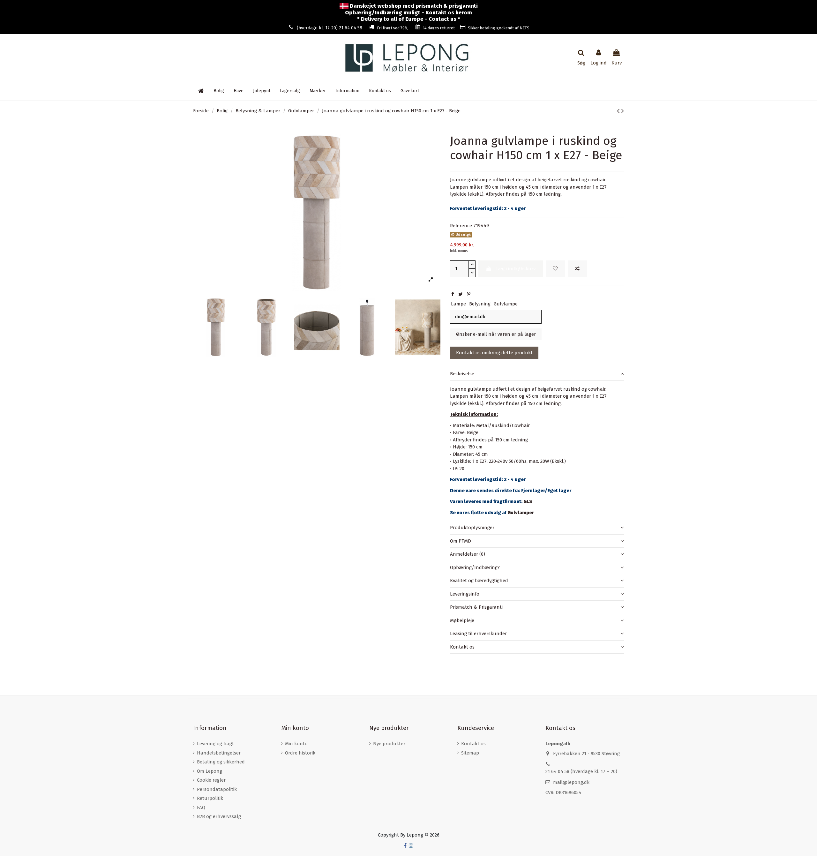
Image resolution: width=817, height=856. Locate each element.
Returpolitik (210, 798)
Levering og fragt (215, 744)
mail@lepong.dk (571, 782)
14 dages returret (439, 28)
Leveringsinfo (464, 594)
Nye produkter (389, 744)
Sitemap (470, 753)
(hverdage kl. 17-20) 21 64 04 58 (329, 28)
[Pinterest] (468, 294)
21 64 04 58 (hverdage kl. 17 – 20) (581, 771)
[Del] (452, 294)
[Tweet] (460, 294)
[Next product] (622, 111)
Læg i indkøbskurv (515, 269)
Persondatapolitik (217, 789)
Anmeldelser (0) (467, 554)
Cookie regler (211, 780)
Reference (461, 226)
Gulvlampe (506, 304)
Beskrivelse (462, 374)
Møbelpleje (462, 620)
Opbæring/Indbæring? (475, 567)
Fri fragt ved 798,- (393, 28)
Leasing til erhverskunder (478, 633)
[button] (347, 91)
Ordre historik (300, 753)
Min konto (296, 744)
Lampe (458, 304)
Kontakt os (462, 647)
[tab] (537, 374)
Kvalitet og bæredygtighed (479, 580)
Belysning (480, 304)
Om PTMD (460, 541)
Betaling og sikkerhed (221, 762)
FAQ (201, 807)
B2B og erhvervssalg (219, 816)
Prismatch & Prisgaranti (476, 607)
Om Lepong (209, 771)
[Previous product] (619, 111)
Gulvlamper (520, 512)
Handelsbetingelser (219, 753)
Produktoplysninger (472, 527)
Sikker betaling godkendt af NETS (498, 28)
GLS (527, 501)
